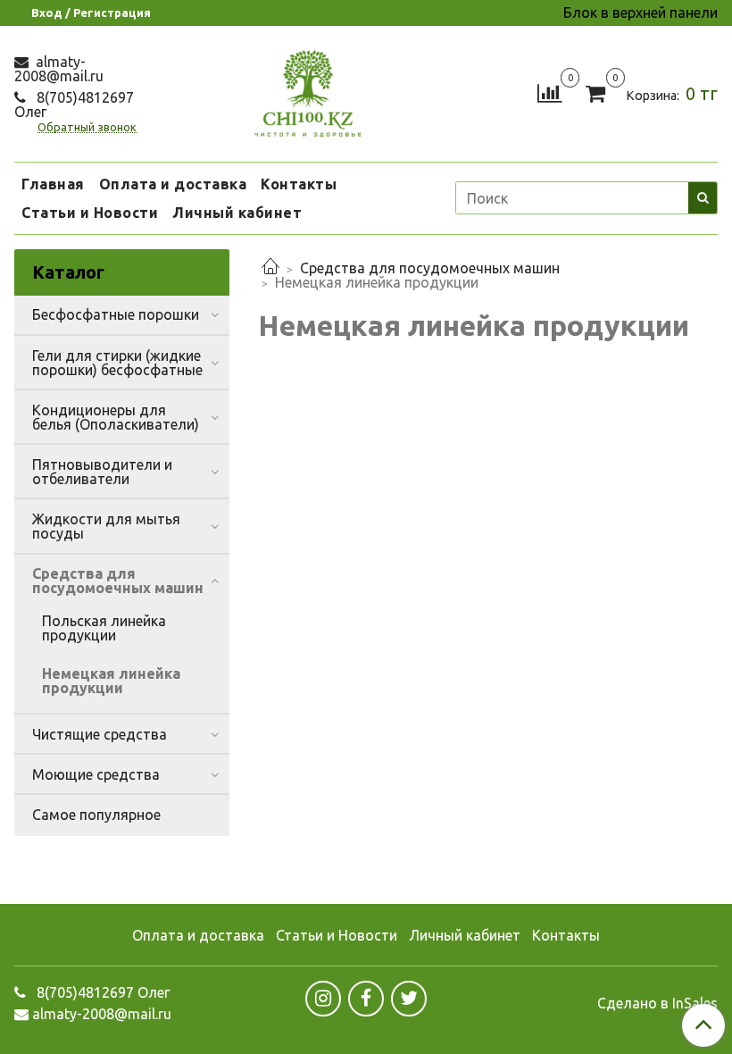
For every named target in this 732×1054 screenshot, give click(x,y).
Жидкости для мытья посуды (106, 526)
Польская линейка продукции (104, 628)
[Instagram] (323, 998)
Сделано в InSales (657, 1003)
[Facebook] (366, 998)
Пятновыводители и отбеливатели (102, 471)
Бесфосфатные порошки (115, 314)
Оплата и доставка (173, 184)
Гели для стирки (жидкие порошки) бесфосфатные (117, 362)
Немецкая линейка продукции (111, 680)
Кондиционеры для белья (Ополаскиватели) (115, 417)
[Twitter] (409, 998)
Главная (53, 184)
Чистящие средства (99, 734)
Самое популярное (96, 815)
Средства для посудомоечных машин (430, 268)
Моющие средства (96, 774)
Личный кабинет (237, 213)
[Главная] (270, 268)
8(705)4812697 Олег (74, 104)
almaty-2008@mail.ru (59, 69)
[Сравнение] (549, 92)
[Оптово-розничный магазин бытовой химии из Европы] (308, 90)
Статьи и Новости (89, 213)
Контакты (299, 184)
